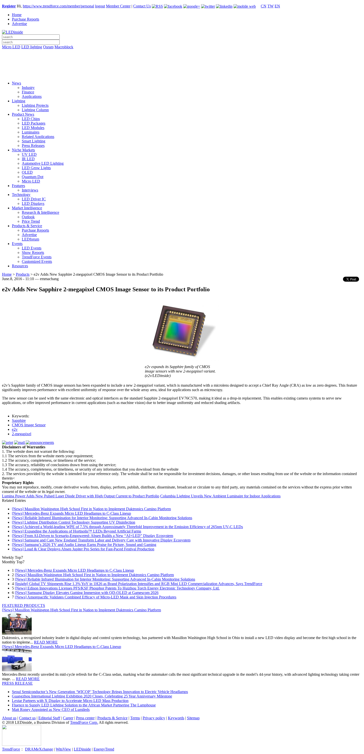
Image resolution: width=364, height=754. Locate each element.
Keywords (176, 718)
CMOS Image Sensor (29, 425)
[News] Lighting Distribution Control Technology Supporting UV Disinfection (73, 522)
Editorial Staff (49, 718)
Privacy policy (154, 718)
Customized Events (37, 261)
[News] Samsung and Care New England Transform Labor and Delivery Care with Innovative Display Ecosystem (101, 540)
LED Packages (33, 123)
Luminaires (30, 132)
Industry (28, 87)
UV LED (29, 154)
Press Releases (33, 145)
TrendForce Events (37, 257)
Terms (135, 718)
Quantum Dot (32, 177)
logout (100, 6)
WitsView (63, 749)
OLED (27, 172)
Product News (23, 114)
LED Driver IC (34, 199)
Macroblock (63, 47)
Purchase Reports (25, 19)
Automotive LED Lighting (43, 163)
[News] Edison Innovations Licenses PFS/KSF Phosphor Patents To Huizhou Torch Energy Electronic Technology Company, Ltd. (117, 588)
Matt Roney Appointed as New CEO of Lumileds (51, 709)
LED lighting (31, 47)
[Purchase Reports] (182, 52)
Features (18, 186)
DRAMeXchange (39, 749)
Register (9, 6)
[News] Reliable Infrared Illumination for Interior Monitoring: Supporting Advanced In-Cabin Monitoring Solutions (102, 518)
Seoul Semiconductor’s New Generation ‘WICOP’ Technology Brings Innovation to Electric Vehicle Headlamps (100, 692)
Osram (48, 47)
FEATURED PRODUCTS (23, 605)
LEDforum (30, 239)
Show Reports (33, 252)
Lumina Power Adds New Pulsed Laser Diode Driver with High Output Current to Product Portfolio (80, 496)
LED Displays (33, 203)
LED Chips (31, 119)
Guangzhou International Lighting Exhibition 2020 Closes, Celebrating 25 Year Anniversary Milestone (92, 696)
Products (22, 274)
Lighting (18, 101)
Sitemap (193, 718)
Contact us (27, 718)
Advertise (19, 24)
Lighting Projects (35, 105)
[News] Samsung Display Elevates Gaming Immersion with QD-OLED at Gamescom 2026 (86, 593)
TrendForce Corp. (84, 722)
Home (17, 15)
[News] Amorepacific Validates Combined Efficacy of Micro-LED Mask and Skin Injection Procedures (95, 597)
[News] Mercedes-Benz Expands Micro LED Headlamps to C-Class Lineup (71, 513)
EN (277, 6)
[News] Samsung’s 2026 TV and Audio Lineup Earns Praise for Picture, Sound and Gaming (84, 544)
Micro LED (11, 47)
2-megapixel (21, 434)
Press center (85, 718)
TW (270, 6)
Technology (21, 194)
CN (263, 6)
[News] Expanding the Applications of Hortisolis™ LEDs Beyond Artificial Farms (76, 531)
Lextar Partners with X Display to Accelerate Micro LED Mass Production (70, 701)
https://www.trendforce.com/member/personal (58, 6)
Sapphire (19, 420)
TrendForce (11, 749)
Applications (32, 96)
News (16, 83)
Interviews (30, 190)
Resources (20, 266)
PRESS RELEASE (17, 683)
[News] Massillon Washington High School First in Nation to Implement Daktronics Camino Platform (91, 509)
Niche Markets (23, 150)
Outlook (28, 217)
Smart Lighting (33, 141)
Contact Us (142, 6)
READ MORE (46, 642)
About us (9, 718)
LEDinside (82, 749)
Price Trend (31, 221)
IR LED (28, 159)
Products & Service (27, 226)
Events (17, 244)
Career (68, 718)
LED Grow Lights (36, 168)
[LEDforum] (182, 73)
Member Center (118, 6)
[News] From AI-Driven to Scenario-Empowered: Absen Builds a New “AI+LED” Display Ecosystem (92, 536)
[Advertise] (182, 59)
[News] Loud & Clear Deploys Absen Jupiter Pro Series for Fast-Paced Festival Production (83, 549)
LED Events (31, 248)
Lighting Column (35, 110)
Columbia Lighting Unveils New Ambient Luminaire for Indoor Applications (220, 496)
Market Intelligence (27, 208)
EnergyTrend (104, 749)
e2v (15, 429)
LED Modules (33, 128)
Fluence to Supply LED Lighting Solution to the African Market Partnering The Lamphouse (84, 705)
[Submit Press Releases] (182, 66)
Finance (28, 92)
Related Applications (38, 137)
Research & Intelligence (40, 212)
